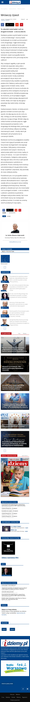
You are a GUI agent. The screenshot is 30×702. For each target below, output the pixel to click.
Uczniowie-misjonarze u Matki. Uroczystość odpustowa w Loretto (13, 425)
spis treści (24, 455)
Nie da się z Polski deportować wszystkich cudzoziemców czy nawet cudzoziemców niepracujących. (19, 304)
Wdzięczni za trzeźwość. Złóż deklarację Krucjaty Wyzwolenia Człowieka (12, 368)
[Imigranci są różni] (5, 305)
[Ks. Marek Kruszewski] (7, 574)
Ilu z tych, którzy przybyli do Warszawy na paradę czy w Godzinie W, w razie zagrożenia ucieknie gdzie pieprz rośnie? (19, 287)
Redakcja (8, 697)
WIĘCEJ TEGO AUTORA (8, 251)
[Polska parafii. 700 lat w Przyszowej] (5, 313)
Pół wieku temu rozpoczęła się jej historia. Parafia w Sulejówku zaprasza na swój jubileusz (13, 387)
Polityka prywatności (15, 700)
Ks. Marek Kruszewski (6, 575)
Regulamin (24, 697)
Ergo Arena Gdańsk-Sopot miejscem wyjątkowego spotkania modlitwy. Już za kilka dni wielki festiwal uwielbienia (15, 406)
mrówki (8, 216)
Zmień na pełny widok (7, 683)
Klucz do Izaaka (4, 299)
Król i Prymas (4, 325)
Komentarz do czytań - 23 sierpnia (10, 511)
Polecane (12, 694)
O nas (3, 697)
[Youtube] (27, 689)
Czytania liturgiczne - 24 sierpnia (9, 516)
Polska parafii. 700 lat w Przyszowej (4, 315)
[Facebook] (23, 689)
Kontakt (13, 697)
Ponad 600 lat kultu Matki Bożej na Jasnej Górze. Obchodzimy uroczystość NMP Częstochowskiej (13, 505)
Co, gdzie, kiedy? (6, 333)
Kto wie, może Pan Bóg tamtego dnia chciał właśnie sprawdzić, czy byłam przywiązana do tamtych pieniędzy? (19, 295)
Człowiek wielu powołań (8, 591)
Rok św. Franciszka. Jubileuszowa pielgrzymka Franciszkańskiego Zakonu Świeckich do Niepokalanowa (14, 349)
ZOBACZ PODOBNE (7, 249)
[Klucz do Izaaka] (5, 296)
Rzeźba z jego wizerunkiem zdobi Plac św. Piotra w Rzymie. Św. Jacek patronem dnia (14, 599)
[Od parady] (5, 287)
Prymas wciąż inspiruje (4, 282)
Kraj (19, 333)
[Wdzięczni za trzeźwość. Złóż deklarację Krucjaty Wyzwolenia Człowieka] (15, 364)
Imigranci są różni (3, 308)
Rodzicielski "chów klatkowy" (9, 585)
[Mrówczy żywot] (5, 259)
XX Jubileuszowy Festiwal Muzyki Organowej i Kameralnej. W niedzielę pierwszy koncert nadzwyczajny (14, 443)
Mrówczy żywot (4, 263)
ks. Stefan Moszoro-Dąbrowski (15, 235)
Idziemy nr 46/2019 (5, 20)
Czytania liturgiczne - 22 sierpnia (9, 513)
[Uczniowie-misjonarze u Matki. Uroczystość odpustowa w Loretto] (15, 420)
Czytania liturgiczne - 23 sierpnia (9, 508)
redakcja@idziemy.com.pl (15, 242)
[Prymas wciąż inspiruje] (5, 279)
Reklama (18, 694)
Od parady (3, 290)
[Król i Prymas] (5, 322)
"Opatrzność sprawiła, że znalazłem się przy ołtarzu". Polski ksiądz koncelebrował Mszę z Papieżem (14, 588)
